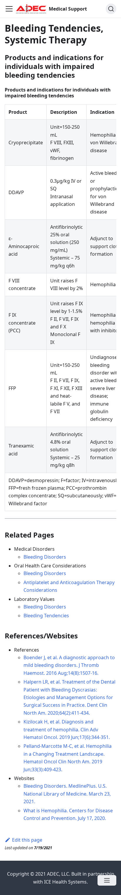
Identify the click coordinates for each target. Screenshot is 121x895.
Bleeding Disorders (44, 557)
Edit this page (27, 840)
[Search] (111, 9)
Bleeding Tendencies (46, 615)
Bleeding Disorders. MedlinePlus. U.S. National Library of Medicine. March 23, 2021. (67, 794)
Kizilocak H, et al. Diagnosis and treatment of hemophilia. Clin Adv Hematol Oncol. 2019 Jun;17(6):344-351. (66, 729)
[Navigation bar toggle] (9, 8)
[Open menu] (107, 880)
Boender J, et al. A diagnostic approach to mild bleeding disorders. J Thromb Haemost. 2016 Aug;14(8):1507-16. (69, 665)
